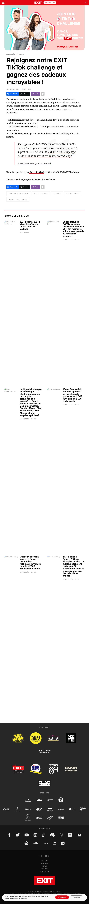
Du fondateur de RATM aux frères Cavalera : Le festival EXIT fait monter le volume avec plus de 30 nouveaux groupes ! (73, 229)
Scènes (44, 863)
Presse (44, 868)
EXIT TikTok (41, 194)
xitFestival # (28, 156)
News (44, 866)
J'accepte (62, 897)
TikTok (57, 194)
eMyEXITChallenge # (60, 152)
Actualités (10, 54)
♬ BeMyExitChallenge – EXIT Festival (34, 163)
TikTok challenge (19, 194)
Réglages (76, 897)
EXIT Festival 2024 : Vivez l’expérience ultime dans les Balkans (30, 225)
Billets (44, 860)
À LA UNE (21, 54)
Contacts (44, 871)
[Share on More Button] (42, 94)
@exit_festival (26, 144)
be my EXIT (73, 194)
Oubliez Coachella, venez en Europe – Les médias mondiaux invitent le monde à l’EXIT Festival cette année (30, 563)
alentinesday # (45, 156)
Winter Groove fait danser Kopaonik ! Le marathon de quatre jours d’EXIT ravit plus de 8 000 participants (72, 395)
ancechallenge (63, 156)
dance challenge (18, 199)
